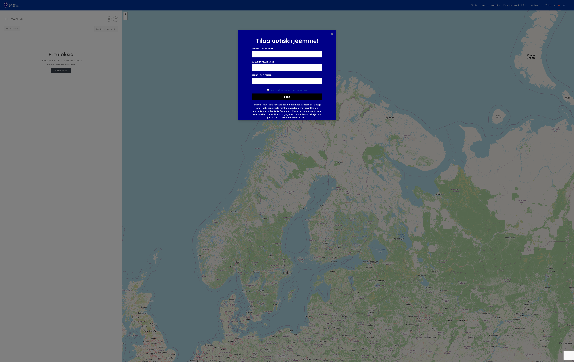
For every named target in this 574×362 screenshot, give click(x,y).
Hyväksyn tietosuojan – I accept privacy (288, 90)
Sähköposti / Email (262, 75)
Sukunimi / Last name (263, 61)
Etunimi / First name (262, 48)
